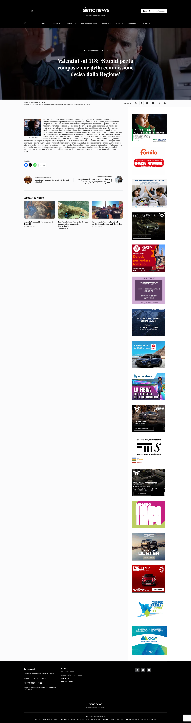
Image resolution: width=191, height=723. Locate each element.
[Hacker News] (153, 103)
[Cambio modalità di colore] (32, 11)
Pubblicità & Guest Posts (71, 675)
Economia (56, 23)
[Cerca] (25, 23)
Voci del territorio (89, 23)
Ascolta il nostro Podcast (155, 11)
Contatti (65, 678)
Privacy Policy (67, 681)
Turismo (105, 23)
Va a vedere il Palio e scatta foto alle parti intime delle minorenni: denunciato (107, 223)
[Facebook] (136, 103)
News (43, 23)
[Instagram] (143, 670)
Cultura (70, 23)
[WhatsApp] (165, 103)
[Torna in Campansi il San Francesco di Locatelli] (39, 210)
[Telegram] (159, 103)
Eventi (118, 23)
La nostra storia (68, 672)
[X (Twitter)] (141, 103)
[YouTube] (149, 670)
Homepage (65, 669)
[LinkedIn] (147, 103)
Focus (106, 51)
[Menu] (25, 11)
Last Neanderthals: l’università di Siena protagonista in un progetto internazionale (73, 224)
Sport (145, 23)
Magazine (132, 23)
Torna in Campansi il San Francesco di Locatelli (38, 223)
